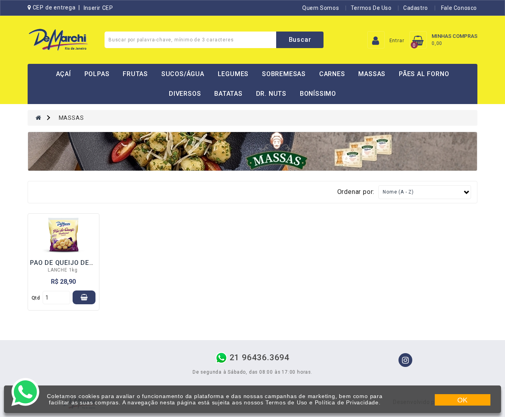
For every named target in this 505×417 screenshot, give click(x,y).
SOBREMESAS (284, 74)
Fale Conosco (458, 8)
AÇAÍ (63, 74)
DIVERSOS (185, 93)
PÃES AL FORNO (424, 74)
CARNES (332, 74)
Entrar (396, 40)
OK (462, 400)
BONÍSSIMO (318, 93)
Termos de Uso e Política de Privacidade (322, 402)
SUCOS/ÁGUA (182, 74)
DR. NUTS (271, 93)
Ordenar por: (356, 191)
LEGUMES (233, 74)
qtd (36, 298)
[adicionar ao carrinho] (84, 297)
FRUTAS (135, 74)
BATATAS (228, 93)
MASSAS (371, 74)
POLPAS (97, 74)
